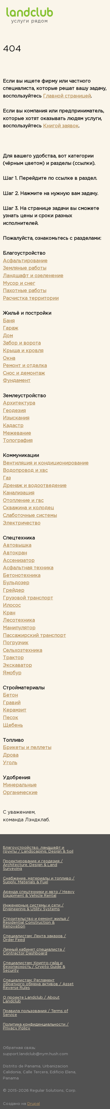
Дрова (10, 755)
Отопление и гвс (23, 500)
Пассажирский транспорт (34, 635)
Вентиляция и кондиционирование (46, 463)
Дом (8, 336)
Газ (7, 478)
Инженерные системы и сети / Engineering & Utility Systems (33, 907)
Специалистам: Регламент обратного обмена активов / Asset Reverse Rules (38, 984)
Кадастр (13, 426)
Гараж (10, 328)
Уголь (10, 763)
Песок (10, 718)
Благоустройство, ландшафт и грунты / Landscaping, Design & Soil (38, 849)
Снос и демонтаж (24, 373)
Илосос (12, 605)
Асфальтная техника (28, 568)
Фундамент (17, 380)
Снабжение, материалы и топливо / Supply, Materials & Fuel (39, 880)
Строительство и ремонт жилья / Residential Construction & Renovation (36, 922)
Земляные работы (24, 268)
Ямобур (12, 673)
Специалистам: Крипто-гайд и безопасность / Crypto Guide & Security (34, 966)
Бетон (10, 695)
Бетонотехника (21, 575)
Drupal (33, 1103)
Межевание (17, 433)
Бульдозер (16, 583)
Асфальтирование (25, 261)
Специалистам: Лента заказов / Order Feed (34, 938)
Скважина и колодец (28, 508)
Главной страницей (67, 96)
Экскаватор (17, 665)
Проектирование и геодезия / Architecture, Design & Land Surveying (33, 865)
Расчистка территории (31, 298)
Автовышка (17, 545)
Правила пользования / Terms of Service (35, 1013)
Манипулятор (19, 628)
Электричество (21, 523)
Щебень (13, 725)
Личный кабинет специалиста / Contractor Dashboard (34, 951)
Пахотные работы (24, 291)
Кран (9, 613)
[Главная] (29, 12)
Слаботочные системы (30, 515)
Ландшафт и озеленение (33, 276)
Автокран (15, 553)
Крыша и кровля (23, 351)
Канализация (18, 493)
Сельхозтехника (22, 650)
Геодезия (14, 411)
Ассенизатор (19, 560)
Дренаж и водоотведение (35, 486)
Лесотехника (19, 620)
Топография (18, 440)
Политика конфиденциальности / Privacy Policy (36, 1026)
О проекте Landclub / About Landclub (31, 999)
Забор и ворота (22, 343)
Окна (9, 358)
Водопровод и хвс (25, 470)
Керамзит (14, 710)
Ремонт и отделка (25, 366)
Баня (9, 321)
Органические (20, 793)
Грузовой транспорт (28, 598)
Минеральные (20, 785)
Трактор (13, 658)
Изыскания (16, 418)
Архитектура (19, 403)
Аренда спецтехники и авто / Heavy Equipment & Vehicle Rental (39, 893)
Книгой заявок (61, 126)
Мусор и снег (19, 283)
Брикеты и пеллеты (27, 747)
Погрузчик (15, 643)
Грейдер (13, 590)
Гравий (12, 703)
